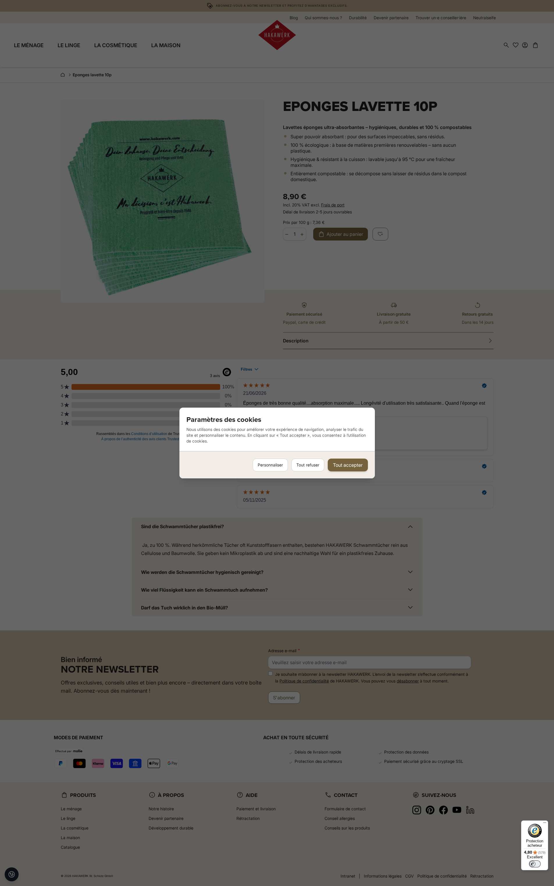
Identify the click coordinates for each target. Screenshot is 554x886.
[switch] (535, 863)
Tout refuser (307, 464)
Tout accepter (348, 465)
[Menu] (544, 823)
